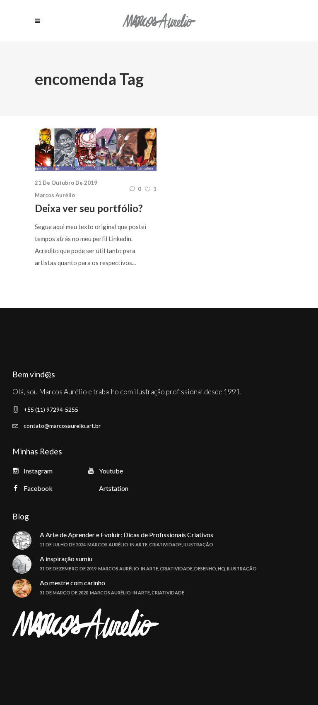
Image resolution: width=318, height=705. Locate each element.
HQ (221, 568)
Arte (141, 544)
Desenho (205, 568)
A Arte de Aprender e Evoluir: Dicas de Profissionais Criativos (126, 534)
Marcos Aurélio (55, 195)
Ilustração (198, 544)
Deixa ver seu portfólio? (89, 208)
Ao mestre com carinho (72, 583)
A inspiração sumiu (66, 559)
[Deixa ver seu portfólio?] (96, 149)
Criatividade (165, 544)
